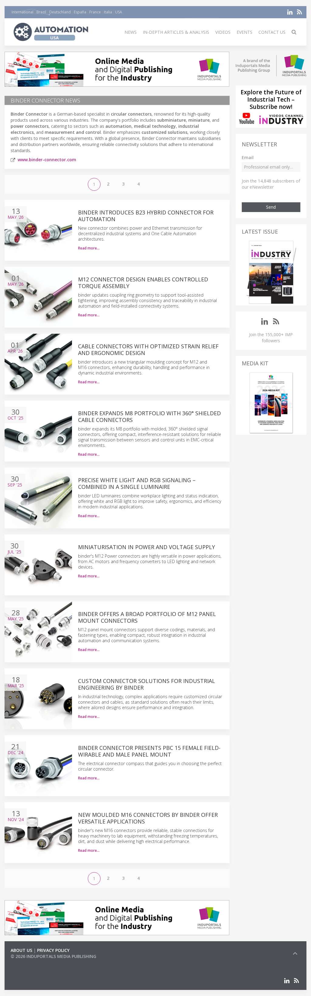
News (131, 32)
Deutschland (60, 12)
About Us (21, 950)
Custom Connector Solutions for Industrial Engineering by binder (146, 684)
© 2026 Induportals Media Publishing (53, 956)
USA (118, 12)
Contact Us (271, 32)
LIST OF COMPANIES (31, 962)
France (95, 12)
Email (248, 157)
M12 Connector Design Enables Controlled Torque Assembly (143, 283)
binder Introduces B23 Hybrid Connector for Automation (146, 216)
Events (244, 32)
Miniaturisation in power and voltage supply (146, 547)
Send (271, 207)
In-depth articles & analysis (176, 32)
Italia (108, 12)
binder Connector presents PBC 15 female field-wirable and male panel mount (149, 751)
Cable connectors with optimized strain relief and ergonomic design (148, 350)
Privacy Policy (53, 950)
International (22, 12)
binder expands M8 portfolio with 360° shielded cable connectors (149, 416)
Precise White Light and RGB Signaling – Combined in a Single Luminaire (137, 483)
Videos (223, 32)
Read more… (89, 248)
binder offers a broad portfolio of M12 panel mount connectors (147, 617)
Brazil (41, 12)
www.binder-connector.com (47, 159)
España (80, 12)
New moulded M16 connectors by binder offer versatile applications (148, 818)
